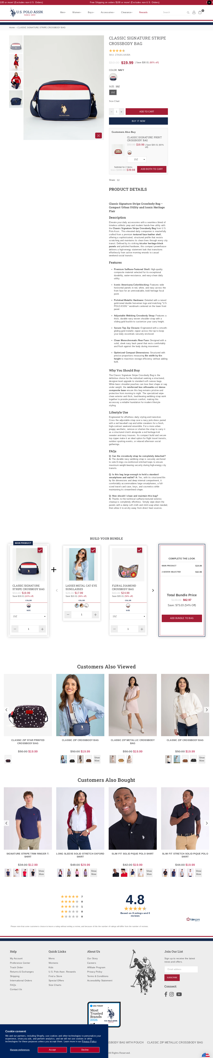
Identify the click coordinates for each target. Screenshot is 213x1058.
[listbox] (137, 159)
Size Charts (55, 985)
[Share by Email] (118, 180)
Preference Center (20, 963)
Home (12, 27)
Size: (114, 86)
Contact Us (16, 989)
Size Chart (114, 101)
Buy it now (138, 121)
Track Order (16, 967)
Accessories (107, 12)
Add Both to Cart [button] (152, 169)
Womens (53, 963)
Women (76, 12)
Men (62, 12)
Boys (90, 12)
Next (101, 88)
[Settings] (194, 12)
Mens (52, 958)
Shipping (14, 976)
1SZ (113, 92)
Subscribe (172, 977)
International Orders (21, 980)
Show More (97, 759)
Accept (52, 1050)
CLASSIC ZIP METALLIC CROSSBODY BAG (175, 1042)
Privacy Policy (89, 1041)
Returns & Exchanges (22, 971)
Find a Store (55, 976)
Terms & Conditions (97, 976)
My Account (16, 958)
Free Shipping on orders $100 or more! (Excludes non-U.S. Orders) (118, 2)
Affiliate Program (96, 967)
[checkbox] (40, 550)
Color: (116, 70)
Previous (26, 88)
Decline (85, 1050)
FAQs (13, 985)
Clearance (126, 12)
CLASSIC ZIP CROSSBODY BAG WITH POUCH (113, 1042)
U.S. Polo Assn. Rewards (62, 971)
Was (118, 169)
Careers (91, 963)
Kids (51, 967)
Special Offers (56, 980)
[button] (57, 590)
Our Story (92, 958)
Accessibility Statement (99, 980)
